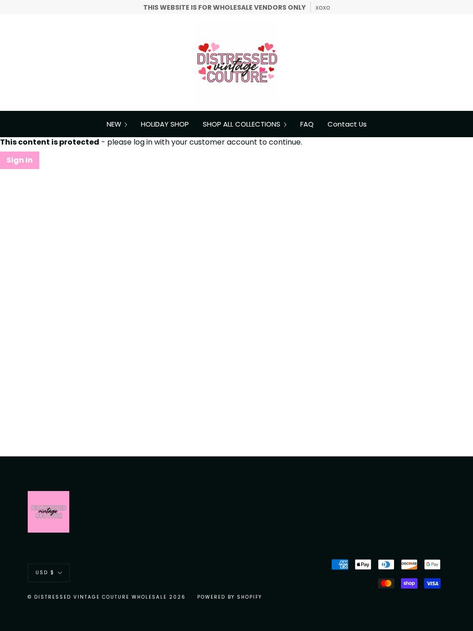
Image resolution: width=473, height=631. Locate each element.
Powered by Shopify (229, 597)
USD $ (45, 572)
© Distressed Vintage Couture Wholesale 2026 (107, 597)
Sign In (19, 160)
